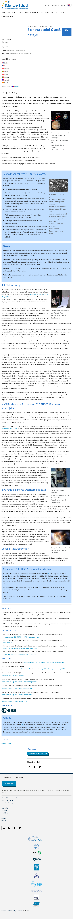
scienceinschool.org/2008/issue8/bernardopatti (17, 688)
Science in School (32, 26)
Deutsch (6, 69)
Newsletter (55, 5)
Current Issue (11, 12)
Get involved (60, 12)
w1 (31, 417)
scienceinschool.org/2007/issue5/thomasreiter (17, 694)
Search (63, 5)
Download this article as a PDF (38, 754)
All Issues (20, 12)
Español (6, 83)
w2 (28, 506)
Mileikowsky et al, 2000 (9, 429)
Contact (47, 5)
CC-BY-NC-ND (6, 743)
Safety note (5, 810)
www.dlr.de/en (7, 643)
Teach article (65, 30)
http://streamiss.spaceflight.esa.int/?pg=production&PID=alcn (44, 662)
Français (6, 66)
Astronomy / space (13, 50)
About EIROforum (7, 800)
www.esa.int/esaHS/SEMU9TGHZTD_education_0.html (21, 637)
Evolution (20, 54)
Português (7, 77)
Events (46, 12)
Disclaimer (5, 813)
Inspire (27, 12)
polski (6, 74)
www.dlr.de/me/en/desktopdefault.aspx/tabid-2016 (20, 648)
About (53, 12)
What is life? (28, 54)
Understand (34, 12)
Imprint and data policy (9, 803)
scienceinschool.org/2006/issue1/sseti (14, 701)
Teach (41, 12)
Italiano (6, 72)
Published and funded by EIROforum (12, 911)
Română (6, 80)
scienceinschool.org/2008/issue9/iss (13, 675)
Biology (22, 50)
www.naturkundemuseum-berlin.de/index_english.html (20, 654)
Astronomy (13, 54)
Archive (4, 818)
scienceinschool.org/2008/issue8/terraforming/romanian (20, 682)
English (6, 63)
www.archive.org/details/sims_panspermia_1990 (49, 669)
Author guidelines (7, 16)
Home (3, 12)
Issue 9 (48, 26)
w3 (23, 724)
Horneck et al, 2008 (36, 294)
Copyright (5, 808)
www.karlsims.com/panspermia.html (20, 669)
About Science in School (9, 798)
